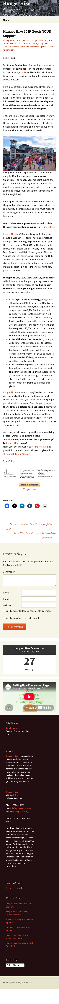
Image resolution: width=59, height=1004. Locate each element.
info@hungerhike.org (21, 808)
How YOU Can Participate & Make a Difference (35, 535)
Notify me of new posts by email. (22, 618)
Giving (28, 40)
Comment (9, 571)
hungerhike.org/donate (18, 453)
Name (7, 592)
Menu (6, 19)
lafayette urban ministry (14, 46)
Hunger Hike (37, 40)
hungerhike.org (19, 263)
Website (7, 605)
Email (7, 598)
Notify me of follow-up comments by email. (28, 610)
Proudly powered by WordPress (17, 982)
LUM (19, 43)
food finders (31, 43)
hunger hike (43, 43)
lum (27, 46)
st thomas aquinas (38, 46)
